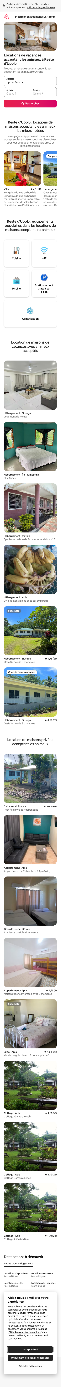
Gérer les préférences (30, 1366)
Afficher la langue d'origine (41, 7)
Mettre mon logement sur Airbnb (35, 16)
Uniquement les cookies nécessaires (30, 1357)
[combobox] (30, 82)
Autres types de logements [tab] (18, 1263)
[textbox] (17, 94)
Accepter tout (30, 1349)
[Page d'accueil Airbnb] (6, 17)
